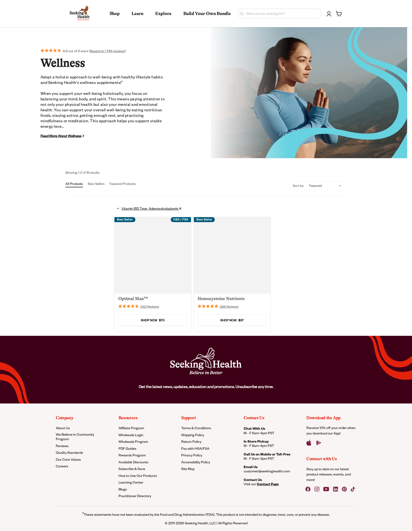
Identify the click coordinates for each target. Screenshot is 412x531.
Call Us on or (267, 454)
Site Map (188, 468)
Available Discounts (133, 462)
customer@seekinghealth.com (267, 471)
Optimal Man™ (133, 298)
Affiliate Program (131, 428)
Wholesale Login (130, 435)
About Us (63, 428)
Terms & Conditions (196, 428)
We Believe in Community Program (75, 436)
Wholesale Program (133, 441)
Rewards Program (132, 455)
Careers (62, 466)
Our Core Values (68, 459)
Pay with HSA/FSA (195, 448)
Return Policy (191, 441)
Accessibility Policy (195, 462)
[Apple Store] (308, 443)
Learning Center (130, 482)
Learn (137, 13)
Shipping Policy (192, 435)
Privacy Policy (191, 455)
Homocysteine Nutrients (221, 298)
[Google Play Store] (318, 442)
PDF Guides (127, 448)
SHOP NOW (153, 320)
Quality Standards (69, 452)
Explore (163, 13)
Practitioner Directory (134, 496)
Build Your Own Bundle (207, 13)
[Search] (241, 13)
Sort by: (298, 186)
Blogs (122, 489)
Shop (115, 13)
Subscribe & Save (131, 468)
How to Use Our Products (137, 475)
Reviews (62, 446)
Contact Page (268, 484)
